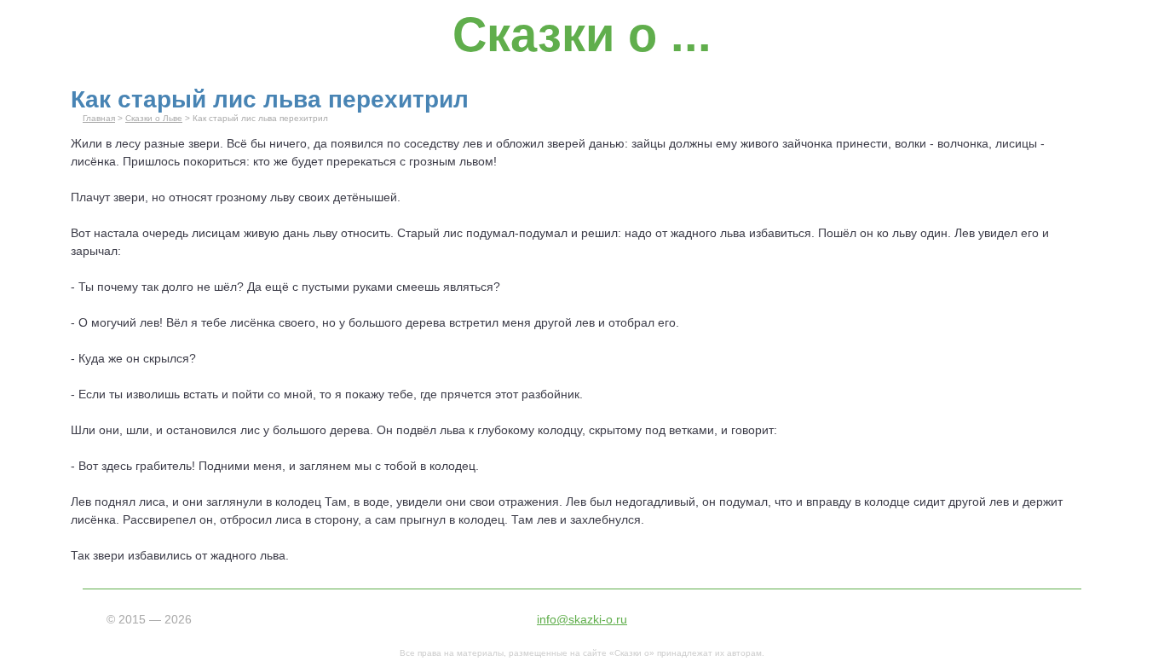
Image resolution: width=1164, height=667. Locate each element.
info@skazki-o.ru (582, 619)
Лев (964, 233)
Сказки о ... (582, 34)
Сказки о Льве (153, 118)
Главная (99, 118)
